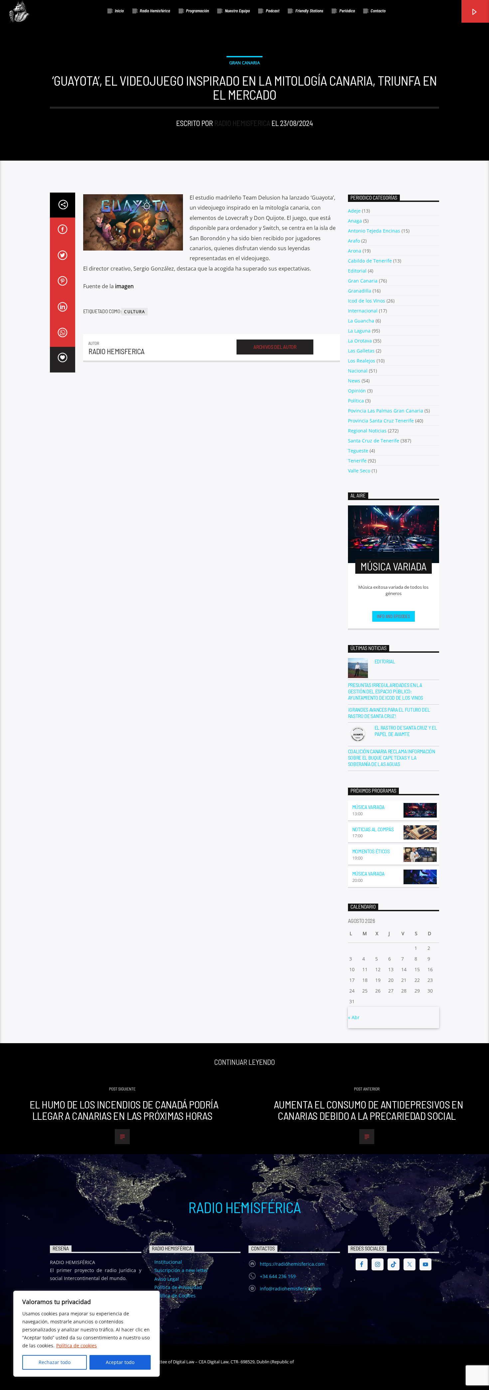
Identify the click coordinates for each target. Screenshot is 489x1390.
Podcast (272, 10)
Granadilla (359, 291)
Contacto (378, 10)
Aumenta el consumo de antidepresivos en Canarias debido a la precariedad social (368, 1110)
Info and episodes (393, 616)
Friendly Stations (309, 10)
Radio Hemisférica (155, 10)
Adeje (354, 211)
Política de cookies (76, 1345)
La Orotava (360, 341)
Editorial (357, 271)
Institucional (168, 1262)
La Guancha (361, 321)
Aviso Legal (166, 1279)
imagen (124, 286)
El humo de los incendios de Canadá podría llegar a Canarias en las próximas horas (124, 1110)
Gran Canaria (244, 63)
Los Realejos (361, 360)
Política (356, 400)
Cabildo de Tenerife (370, 261)
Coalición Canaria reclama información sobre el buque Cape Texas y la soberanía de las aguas (391, 757)
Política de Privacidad (178, 1287)
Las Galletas (361, 351)
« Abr (354, 1017)
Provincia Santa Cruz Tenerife (381, 420)
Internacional (363, 311)
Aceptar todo (120, 1362)
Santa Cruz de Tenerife (373, 440)
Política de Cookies (175, 1295)
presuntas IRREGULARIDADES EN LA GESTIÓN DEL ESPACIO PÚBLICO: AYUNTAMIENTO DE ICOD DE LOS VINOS (385, 691)
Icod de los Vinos (366, 301)
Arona (354, 251)
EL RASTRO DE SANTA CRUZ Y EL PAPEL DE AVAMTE (406, 730)
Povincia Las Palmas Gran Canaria (385, 410)
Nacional (358, 370)
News (354, 380)
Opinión (357, 390)
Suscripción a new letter (181, 1270)
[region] (86, 1334)
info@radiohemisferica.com (290, 1288)
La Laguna (359, 331)
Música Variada (368, 807)
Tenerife (357, 460)
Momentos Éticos (371, 851)
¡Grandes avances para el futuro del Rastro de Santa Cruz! (389, 712)
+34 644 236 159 (278, 1276)
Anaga (355, 221)
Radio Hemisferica (242, 123)
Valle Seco (359, 470)
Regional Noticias (367, 430)
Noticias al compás (373, 829)
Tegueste (358, 450)
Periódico (347, 10)
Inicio (119, 10)
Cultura (134, 312)
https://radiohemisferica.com (292, 1264)
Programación (197, 10)
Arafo (354, 241)
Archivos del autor (274, 347)
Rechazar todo (55, 1362)
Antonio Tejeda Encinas (374, 231)
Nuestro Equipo (237, 10)
